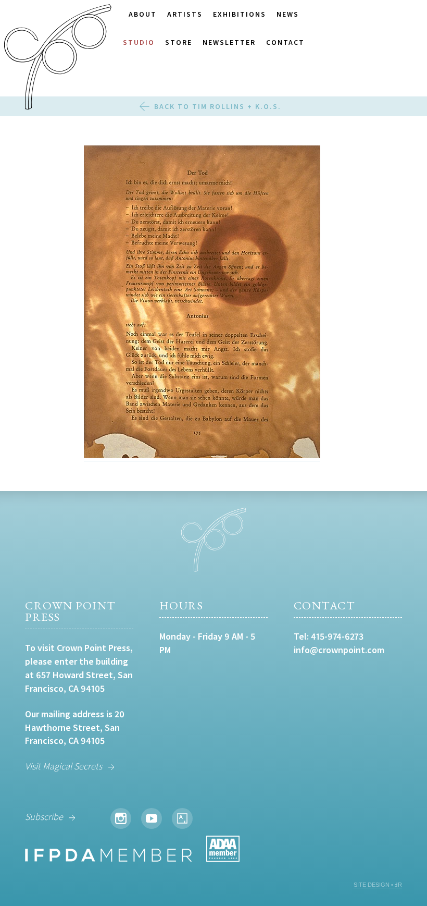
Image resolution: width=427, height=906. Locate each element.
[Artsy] (182, 818)
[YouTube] (151, 818)
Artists (185, 14)
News (288, 14)
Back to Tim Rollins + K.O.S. (217, 106)
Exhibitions (239, 14)
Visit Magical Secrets (63, 766)
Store (178, 42)
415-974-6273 (337, 636)
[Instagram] (120, 818)
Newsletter (229, 42)
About (143, 14)
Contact (285, 42)
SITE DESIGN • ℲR (378, 884)
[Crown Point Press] (57, 58)
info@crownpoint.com (339, 650)
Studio (139, 42)
